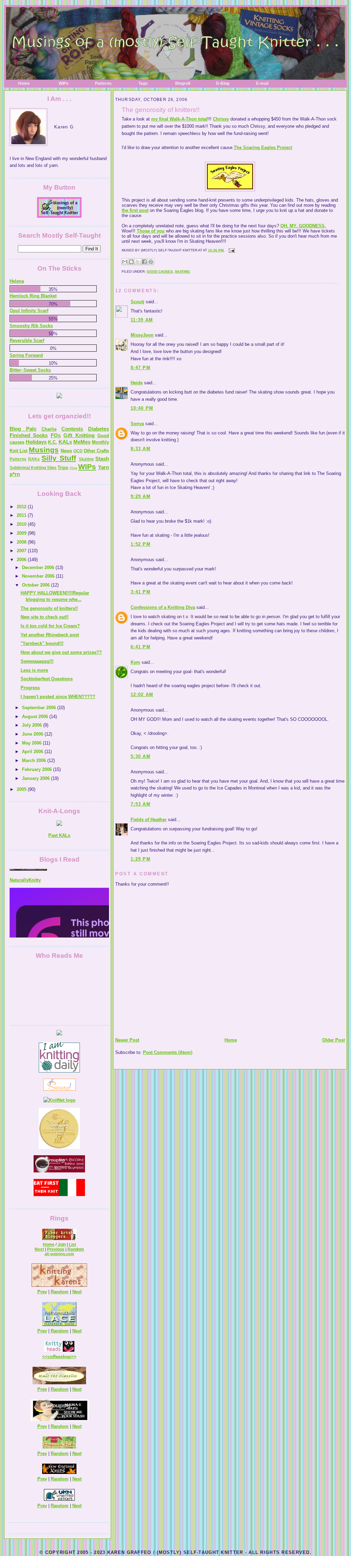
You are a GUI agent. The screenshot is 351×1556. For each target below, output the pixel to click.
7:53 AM (140, 804)
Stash (102, 459)
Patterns (103, 83)
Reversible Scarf (27, 340)
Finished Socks (29, 435)
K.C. (52, 442)
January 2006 (36, 778)
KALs (65, 442)
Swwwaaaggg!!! (37, 661)
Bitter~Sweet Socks (30, 370)
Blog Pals (23, 429)
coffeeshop (59, 1356)
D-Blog (222, 83)
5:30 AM (140, 756)
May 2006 (32, 743)
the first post (135, 210)
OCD (78, 451)
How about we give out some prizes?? (61, 652)
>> (73, 1356)
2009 (22, 533)
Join (62, 1244)
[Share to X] (137, 261)
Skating (182, 271)
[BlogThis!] (131, 261)
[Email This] (124, 261)
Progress (30, 687)
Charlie (49, 429)
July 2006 (32, 725)
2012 (22, 506)
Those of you (151, 231)
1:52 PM (140, 544)
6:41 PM (140, 646)
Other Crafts (96, 450)
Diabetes (98, 429)
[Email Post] (231, 250)
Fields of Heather (149, 819)
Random (76, 1249)
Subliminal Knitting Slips (33, 468)
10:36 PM (215, 250)
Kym (135, 662)
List (72, 1244)
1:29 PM (140, 859)
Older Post (333, 1040)
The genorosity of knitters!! (160, 109)
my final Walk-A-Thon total (179, 119)
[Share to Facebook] (144, 261)
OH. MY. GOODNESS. (303, 225)
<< (45, 1356)
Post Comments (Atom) (167, 1052)
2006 (22, 559)
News (66, 450)
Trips (63, 467)
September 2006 (39, 707)
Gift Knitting (78, 435)
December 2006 (39, 567)
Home (24, 83)
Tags (143, 83)
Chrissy (221, 119)
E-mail (262, 83)
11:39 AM (142, 319)
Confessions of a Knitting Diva (163, 607)
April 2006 (33, 751)
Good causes (160, 271)
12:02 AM (142, 694)
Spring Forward (26, 355)
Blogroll (182, 83)
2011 (22, 515)
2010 (22, 524)
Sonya (137, 423)
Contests (72, 429)
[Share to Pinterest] (150, 261)
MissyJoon (142, 335)
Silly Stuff (58, 458)
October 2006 (36, 585)
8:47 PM (140, 367)
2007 (22, 550)
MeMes (81, 442)
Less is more (34, 670)
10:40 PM (142, 408)
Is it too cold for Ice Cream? (50, 625)
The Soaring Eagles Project (263, 147)
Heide (137, 382)
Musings (44, 450)
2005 (22, 789)
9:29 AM (140, 496)
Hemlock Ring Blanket (33, 295)
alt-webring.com (59, 1254)
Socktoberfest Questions (47, 678)
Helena (17, 281)
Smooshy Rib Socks (31, 325)
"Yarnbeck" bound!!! (42, 643)
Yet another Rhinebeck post (50, 634)
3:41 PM (140, 591)
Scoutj (137, 301)
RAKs (34, 459)
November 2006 (39, 576)
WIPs (64, 83)
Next (39, 1249)
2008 (22, 542)
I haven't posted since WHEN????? (58, 696)
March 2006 (34, 760)
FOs (56, 435)
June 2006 (33, 734)
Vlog (73, 468)
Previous (55, 1249)
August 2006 (35, 716)
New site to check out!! (45, 617)
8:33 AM (140, 448)
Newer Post (127, 1040)
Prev (42, 1291)
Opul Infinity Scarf (29, 310)
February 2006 (37, 769)
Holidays (36, 442)
